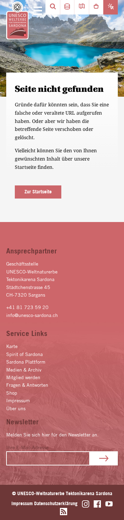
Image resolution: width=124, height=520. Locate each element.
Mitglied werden (23, 377)
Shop (11, 393)
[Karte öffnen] (81, 7)
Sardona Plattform (25, 362)
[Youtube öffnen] (109, 504)
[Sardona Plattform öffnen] (67, 7)
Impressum (18, 400)
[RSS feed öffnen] (63, 511)
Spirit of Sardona (24, 354)
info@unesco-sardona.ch (32, 315)
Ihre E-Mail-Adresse (27, 447)
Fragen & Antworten (27, 385)
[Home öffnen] (17, 20)
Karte (12, 346)
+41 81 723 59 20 (27, 307)
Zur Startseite (38, 192)
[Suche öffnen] (52, 7)
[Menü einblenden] (36, 11)
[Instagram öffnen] (85, 504)
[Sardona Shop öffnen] (96, 7)
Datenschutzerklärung (56, 503)
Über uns (15, 408)
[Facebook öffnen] (97, 504)
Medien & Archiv (23, 370)
